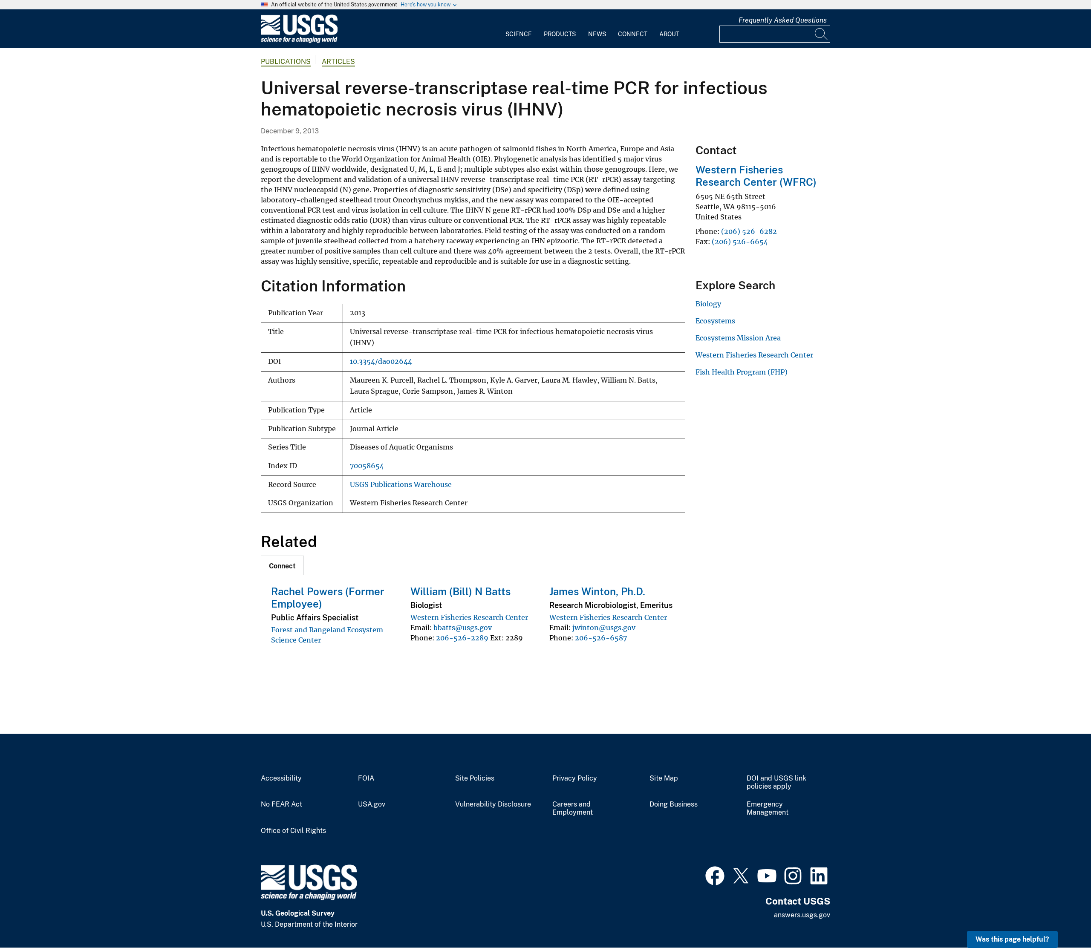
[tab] (282, 565)
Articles (338, 62)
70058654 (367, 466)
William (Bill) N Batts (460, 591)
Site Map (663, 778)
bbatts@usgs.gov (462, 627)
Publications (286, 62)
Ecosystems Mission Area (738, 338)
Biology (708, 304)
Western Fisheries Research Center (469, 617)
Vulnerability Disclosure (493, 804)
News (597, 34)
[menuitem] (518, 28)
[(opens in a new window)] (715, 874)
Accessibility (281, 778)
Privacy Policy (574, 778)
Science (518, 34)
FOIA (366, 778)
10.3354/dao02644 (381, 361)
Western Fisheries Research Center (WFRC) (756, 176)
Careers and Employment (572, 808)
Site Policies (474, 778)
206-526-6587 (601, 638)
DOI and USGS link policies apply (776, 782)
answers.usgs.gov (802, 915)
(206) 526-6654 (740, 241)
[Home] (299, 41)
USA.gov (371, 804)
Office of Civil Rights (293, 831)
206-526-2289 (462, 638)
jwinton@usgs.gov (603, 627)
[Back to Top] (1060, 917)
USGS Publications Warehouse (401, 485)
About (669, 34)
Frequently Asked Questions (783, 20)
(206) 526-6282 (749, 231)
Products (560, 34)
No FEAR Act (281, 804)
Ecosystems (715, 321)
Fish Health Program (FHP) (742, 372)
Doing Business (673, 804)
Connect (632, 34)
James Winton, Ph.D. (597, 591)
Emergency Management (767, 808)
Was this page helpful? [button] (1012, 939)
